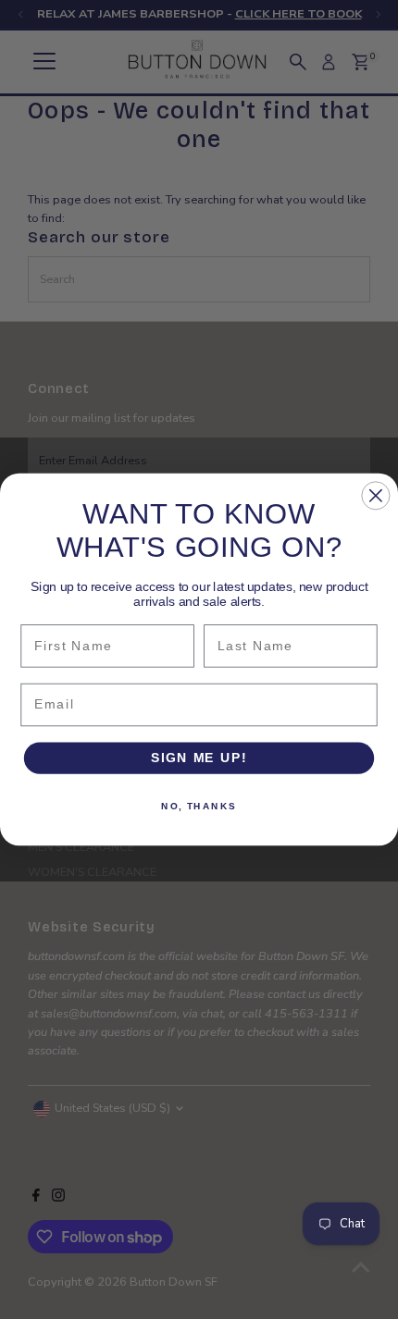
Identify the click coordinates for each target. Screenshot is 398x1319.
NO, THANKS (199, 805)
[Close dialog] (375, 495)
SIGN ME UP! (199, 758)
